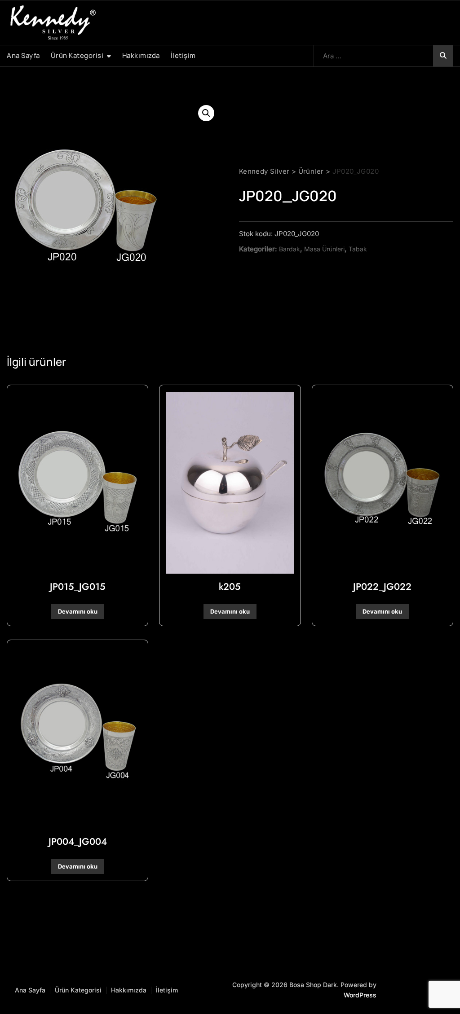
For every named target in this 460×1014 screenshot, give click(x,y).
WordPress (360, 995)
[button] (206, 113)
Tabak (358, 249)
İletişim (183, 55)
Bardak (289, 249)
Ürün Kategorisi (77, 55)
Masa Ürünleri (324, 249)
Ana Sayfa (23, 55)
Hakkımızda (141, 55)
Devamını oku (77, 611)
